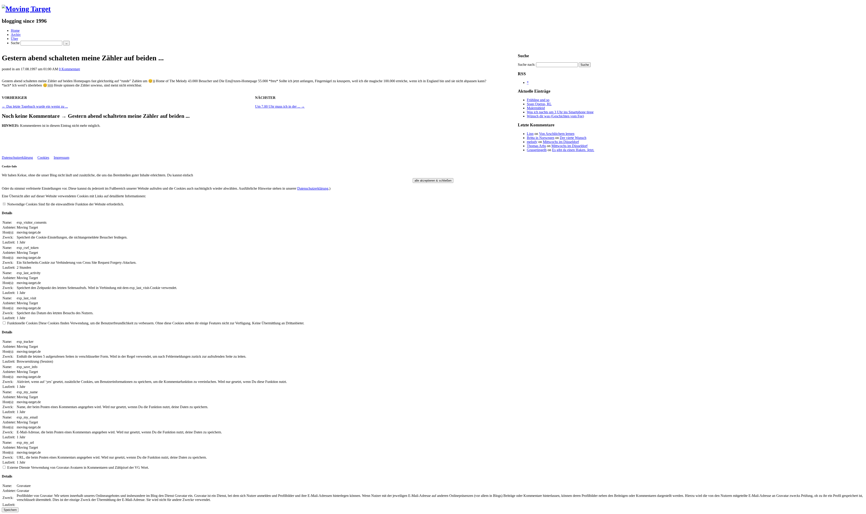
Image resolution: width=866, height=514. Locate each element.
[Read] (26, 9)
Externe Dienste (18, 467)
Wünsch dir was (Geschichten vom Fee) (555, 116)
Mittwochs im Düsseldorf (561, 142)
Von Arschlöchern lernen (556, 134)
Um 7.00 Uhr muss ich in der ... (280, 106)
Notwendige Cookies (22, 204)
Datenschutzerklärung (17, 157)
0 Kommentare (69, 69)
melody (532, 142)
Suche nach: (526, 64)
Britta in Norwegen (540, 138)
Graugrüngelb (537, 150)
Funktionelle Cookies (22, 323)
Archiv (16, 34)
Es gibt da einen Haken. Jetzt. (573, 150)
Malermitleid (536, 108)
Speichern (10, 510)
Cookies (43, 157)
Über (14, 39)
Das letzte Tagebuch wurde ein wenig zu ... (35, 106)
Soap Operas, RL (539, 104)
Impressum (61, 157)
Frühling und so (538, 100)
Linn (530, 134)
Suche (15, 43)
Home (15, 30)
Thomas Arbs (536, 146)
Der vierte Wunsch (573, 138)
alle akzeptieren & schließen (433, 180)
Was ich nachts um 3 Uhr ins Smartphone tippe (560, 112)
